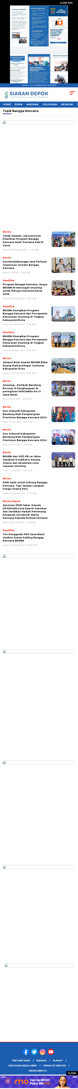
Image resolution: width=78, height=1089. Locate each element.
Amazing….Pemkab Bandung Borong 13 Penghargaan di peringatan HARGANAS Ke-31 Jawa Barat (22, 390)
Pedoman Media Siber (23, 1065)
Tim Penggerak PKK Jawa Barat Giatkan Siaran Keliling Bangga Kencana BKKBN (24, 537)
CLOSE (72, 1073)
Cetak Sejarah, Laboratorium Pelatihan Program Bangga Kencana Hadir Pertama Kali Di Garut (23, 240)
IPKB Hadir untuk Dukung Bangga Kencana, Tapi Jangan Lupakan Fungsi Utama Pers (25, 485)
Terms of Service (54, 1065)
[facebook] (26, 1054)
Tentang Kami (21, 1060)
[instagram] (43, 1054)
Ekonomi (67, 104)
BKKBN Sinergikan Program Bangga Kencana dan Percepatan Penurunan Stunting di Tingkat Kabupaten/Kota (25, 315)
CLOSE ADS (66, 3)
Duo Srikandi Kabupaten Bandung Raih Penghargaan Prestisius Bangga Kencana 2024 (25, 414)
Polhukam (50, 104)
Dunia (18, 104)
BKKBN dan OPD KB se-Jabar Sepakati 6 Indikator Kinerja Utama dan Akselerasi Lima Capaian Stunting (22, 461)
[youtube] (51, 1054)
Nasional (32, 104)
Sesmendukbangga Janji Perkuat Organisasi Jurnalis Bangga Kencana (25, 264)
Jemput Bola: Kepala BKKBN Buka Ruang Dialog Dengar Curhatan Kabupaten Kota (25, 365)
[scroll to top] (72, 1068)
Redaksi (41, 1060)
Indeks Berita (38, 1070)
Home (7, 104)
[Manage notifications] (8, 1081)
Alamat (58, 1060)
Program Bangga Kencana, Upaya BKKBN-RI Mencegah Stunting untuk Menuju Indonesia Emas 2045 (25, 289)
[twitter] (35, 1054)
